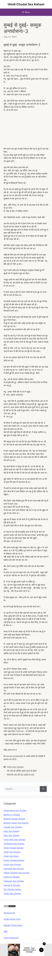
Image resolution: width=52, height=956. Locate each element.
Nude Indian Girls (12, 919)
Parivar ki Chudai (12, 885)
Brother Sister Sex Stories (16, 823)
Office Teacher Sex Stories (17, 873)
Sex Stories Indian (12, 889)
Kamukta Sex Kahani (14, 868)
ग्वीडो (5, 931)
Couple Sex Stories (13, 827)
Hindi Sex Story (11, 856)
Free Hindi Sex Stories (14, 839)
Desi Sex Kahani (11, 831)
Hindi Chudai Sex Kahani (26, 4)
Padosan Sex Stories (14, 881)
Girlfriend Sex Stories (14, 844)
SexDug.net (9, 913)
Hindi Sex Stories (15, 767)
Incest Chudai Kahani (14, 860)
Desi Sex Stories (11, 835)
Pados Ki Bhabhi (12, 877)
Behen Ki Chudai (12, 814)
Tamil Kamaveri (11, 938)
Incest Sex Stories (12, 864)
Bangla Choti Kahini (13, 925)
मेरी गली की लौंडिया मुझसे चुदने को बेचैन (22, 770)
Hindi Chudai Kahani (13, 848)
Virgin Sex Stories (12, 893)
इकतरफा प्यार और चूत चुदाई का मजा (20, 774)
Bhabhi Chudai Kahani (14, 819)
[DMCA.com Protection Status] (10, 906)
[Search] (43, 789)
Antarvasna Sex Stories (15, 810)
